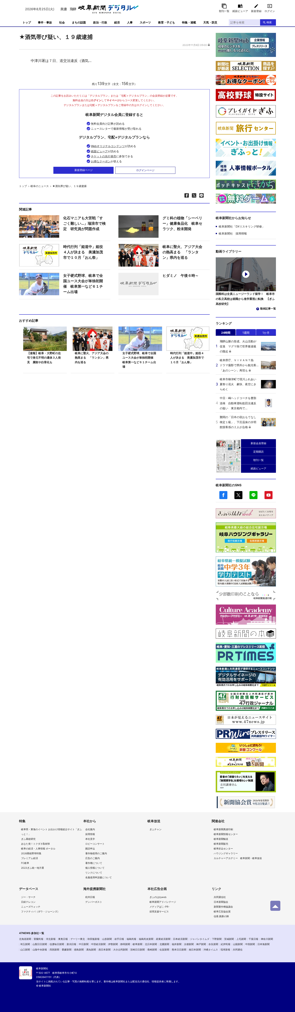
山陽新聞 (238, 944)
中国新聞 (250, 944)
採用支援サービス (159, 911)
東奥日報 (63, 938)
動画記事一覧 (268, 308)
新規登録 (256, 11)
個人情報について (95, 867)
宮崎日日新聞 (137, 949)
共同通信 (237, 949)
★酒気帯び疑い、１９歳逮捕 (69, 186)
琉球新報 (225, 949)
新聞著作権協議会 (223, 906)
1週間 (245, 332)
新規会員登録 (258, 443)
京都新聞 (189, 944)
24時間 (225, 332)
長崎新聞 (152, 949)
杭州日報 (90, 897)
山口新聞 (25, 949)
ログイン (269, 11)
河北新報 (51, 938)
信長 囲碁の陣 (221, 916)
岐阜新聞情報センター (226, 834)
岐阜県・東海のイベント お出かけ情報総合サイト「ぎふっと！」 (51, 832)
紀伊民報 (225, 944)
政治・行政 (100, 22)
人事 (130, 22)
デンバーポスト (93, 901)
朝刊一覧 (224, 11)
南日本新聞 (195, 949)
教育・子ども (166, 22)
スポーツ (145, 22)
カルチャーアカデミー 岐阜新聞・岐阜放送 (238, 858)
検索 (269, 22)
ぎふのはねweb (158, 897)
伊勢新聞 (113, 944)
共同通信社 (220, 897)
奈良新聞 (213, 944)
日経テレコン (28, 901)
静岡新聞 (125, 944)
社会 (62, 22)
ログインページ (145, 170)
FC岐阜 (25, 862)
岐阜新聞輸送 (221, 838)
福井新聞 (176, 944)
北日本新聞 (151, 944)
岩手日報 (119, 938)
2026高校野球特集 (31, 853)
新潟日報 (71, 944)
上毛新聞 (241, 938)
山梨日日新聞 (40, 944)
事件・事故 (45, 22)
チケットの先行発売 (103, 156)
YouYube (268, 495)
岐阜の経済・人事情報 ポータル (38, 848)
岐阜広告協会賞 (222, 911)
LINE (253, 495)
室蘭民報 (38, 938)
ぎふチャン (156, 829)
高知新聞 (91, 949)
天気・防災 (210, 22)
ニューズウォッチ (30, 906)
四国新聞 (54, 949)
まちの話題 (79, 22)
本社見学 (90, 838)
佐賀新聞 (164, 949)
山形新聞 (107, 938)
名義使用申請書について (98, 877)
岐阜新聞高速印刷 (223, 829)
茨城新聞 (229, 938)
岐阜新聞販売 (221, 843)
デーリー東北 (77, 938)
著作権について (93, 862)
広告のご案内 (92, 858)
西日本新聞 (105, 949)
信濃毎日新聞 (57, 944)
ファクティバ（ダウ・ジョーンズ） (40, 911)
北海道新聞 (25, 938)
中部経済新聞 (98, 944)
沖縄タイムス (210, 949)
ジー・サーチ (28, 897)
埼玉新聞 (25, 944)
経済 (117, 22)
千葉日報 (253, 938)
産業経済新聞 (163, 938)
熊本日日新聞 (179, 949)
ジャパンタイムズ (199, 938)
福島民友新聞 (146, 938)
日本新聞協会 (221, 901)
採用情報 (90, 834)
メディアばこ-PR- (160, 906)
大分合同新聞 (120, 949)
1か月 (266, 332)
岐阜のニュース (40, 186)
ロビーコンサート (95, 843)
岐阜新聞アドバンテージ (163, 901)
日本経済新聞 (180, 938)
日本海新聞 (263, 944)
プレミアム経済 (29, 858)
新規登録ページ (83, 170)
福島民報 (131, 938)
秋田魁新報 (93, 938)
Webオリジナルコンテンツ (108, 146)
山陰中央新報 (40, 949)
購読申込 (90, 848)
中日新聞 (83, 944)
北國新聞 (164, 944)
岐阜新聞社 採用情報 (233, 233)
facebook (223, 495)
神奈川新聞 (267, 938)
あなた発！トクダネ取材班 (35, 843)
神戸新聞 (201, 944)
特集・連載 (189, 22)
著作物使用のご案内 (96, 853)
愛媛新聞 (66, 949)
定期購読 (258, 451)
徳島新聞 (79, 949)
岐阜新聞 (137, 944)
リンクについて (93, 872)
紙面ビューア (240, 11)
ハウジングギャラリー (226, 853)
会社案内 (90, 829)
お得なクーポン (101, 161)
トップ (26, 22)
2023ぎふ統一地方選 (32, 867)
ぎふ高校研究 (28, 838)
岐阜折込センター (223, 848)
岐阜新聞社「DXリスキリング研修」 (242, 226)
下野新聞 (217, 938)
